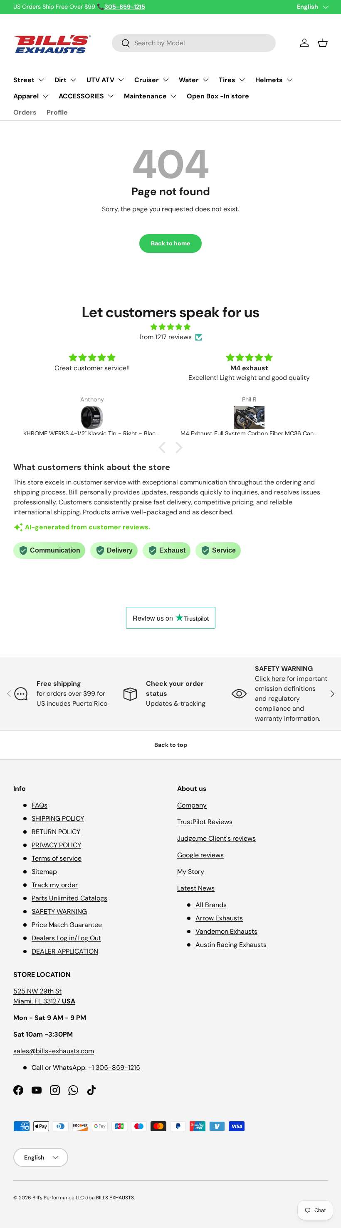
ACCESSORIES (81, 96)
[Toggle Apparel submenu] (45, 96)
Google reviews (200, 855)
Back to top (170, 745)
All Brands (211, 904)
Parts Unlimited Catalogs (69, 898)
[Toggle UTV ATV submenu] (121, 80)
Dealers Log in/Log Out (66, 938)
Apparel (26, 96)
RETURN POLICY (56, 831)
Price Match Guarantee (67, 924)
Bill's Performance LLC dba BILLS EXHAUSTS (83, 1197)
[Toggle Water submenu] (205, 80)
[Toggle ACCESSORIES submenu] (111, 96)
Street (24, 80)
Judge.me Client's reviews (216, 838)
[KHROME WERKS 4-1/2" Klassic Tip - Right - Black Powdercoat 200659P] (92, 417)
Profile (57, 112)
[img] (170, 327)
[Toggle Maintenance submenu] (173, 96)
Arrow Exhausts (219, 918)
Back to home (170, 243)
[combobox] (194, 43)
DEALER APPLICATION (65, 951)
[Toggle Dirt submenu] (73, 80)
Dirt (60, 80)
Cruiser (146, 80)
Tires (227, 80)
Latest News (196, 888)
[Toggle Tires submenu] (242, 80)
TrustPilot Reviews (204, 821)
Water (189, 80)
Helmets (269, 80)
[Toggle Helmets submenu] (289, 80)
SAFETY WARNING (59, 911)
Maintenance (145, 96)
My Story (190, 871)
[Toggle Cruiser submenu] (165, 80)
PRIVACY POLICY (56, 845)
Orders (25, 112)
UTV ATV (100, 80)
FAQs (39, 805)
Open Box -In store (218, 96)
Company (192, 805)
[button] (323, 43)
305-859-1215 (118, 1067)
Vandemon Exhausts (226, 931)
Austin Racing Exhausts (231, 944)
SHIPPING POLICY (58, 818)
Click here (271, 678)
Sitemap (44, 871)
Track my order (55, 885)
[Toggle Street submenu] (41, 80)
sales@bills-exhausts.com (53, 1051)
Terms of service (57, 858)
